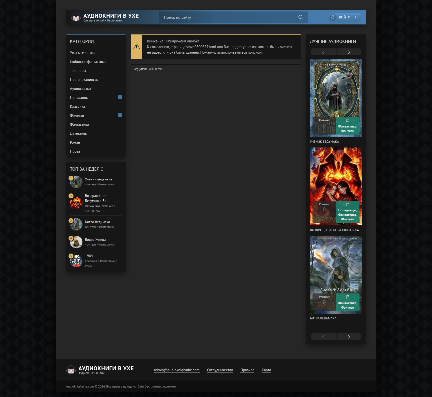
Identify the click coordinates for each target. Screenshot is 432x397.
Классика (77, 106)
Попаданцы (79, 97)
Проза (75, 151)
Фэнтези (77, 115)
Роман (75, 142)
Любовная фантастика (88, 61)
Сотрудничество (220, 370)
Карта (266, 370)
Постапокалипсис (84, 79)
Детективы (79, 133)
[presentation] (323, 52)
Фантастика (79, 124)
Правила (247, 370)
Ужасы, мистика (82, 52)
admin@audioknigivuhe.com (177, 370)
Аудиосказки (80, 88)
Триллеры (78, 70)
